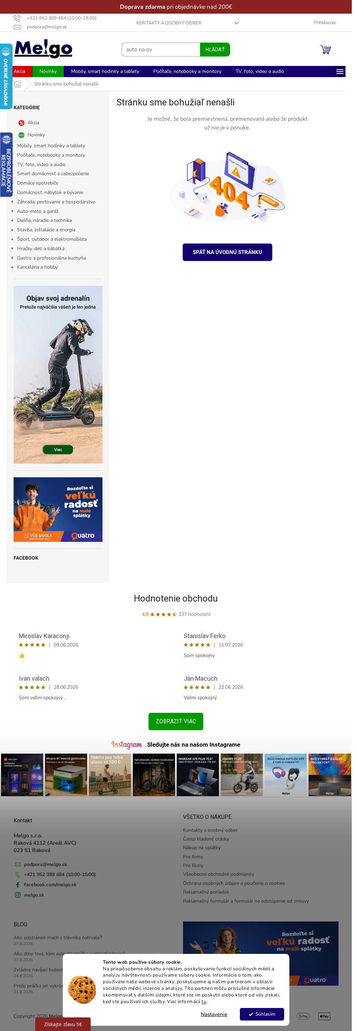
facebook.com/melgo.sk (50, 884)
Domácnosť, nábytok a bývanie (50, 192)
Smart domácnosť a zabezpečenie (53, 173)
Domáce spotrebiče (37, 183)
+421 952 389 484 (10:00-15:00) (60, 874)
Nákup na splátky (202, 847)
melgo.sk (34, 895)
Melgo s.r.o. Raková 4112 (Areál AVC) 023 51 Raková (45, 843)
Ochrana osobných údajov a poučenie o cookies (234, 883)
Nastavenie (214, 1014)
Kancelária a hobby (37, 267)
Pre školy (193, 865)
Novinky (36, 135)
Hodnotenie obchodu (176, 598)
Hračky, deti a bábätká (40, 248)
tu (204, 1001)
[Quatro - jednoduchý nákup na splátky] (58, 509)
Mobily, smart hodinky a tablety (51, 145)
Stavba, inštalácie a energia (46, 229)
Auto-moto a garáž (37, 211)
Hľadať (215, 49)
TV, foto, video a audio (41, 164)
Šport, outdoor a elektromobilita (52, 239)
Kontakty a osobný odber (169, 23)
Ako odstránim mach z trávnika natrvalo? (58, 937)
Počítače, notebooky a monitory (51, 155)
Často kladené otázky (206, 839)
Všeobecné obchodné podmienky (218, 874)
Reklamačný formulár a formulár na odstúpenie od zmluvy (246, 901)
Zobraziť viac (176, 721)
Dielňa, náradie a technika (44, 220)
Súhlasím (265, 1014)
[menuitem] (19, 71)
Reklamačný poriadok (206, 892)
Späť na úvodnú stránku (227, 252)
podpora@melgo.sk (45, 864)
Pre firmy (193, 856)
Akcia (33, 122)
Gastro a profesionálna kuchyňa (51, 258)
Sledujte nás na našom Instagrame (193, 744)
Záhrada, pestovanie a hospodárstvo (56, 202)
